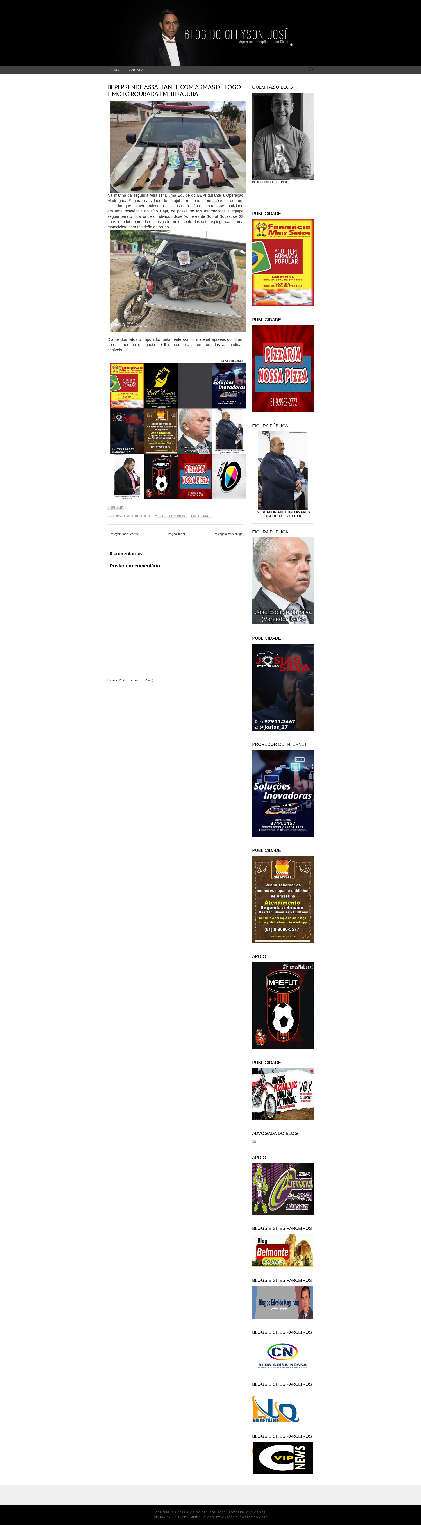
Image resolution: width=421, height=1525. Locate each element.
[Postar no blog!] (113, 508)
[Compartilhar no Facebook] (122, 508)
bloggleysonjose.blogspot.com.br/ (235, 1517)
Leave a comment (201, 516)
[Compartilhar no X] (118, 508)
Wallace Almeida (186, 1517)
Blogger (258, 1512)
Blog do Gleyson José (172, 516)
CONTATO (135, 69)
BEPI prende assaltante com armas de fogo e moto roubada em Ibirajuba (174, 90)
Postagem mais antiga (228, 534)
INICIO (115, 69)
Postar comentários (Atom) (136, 680)
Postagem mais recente (124, 534)
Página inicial (176, 534)
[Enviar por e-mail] (109, 508)
